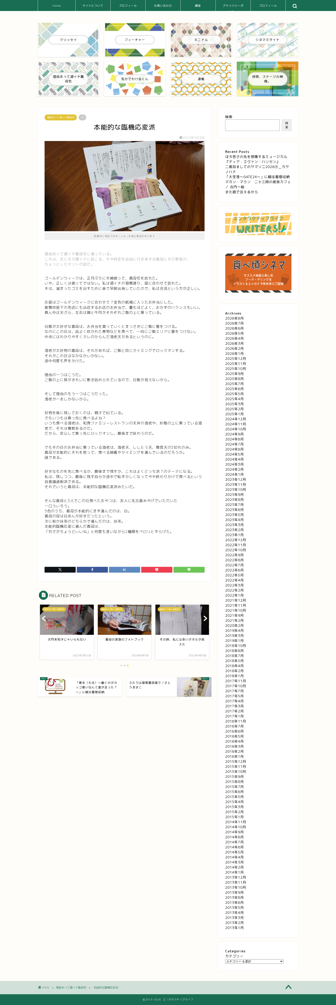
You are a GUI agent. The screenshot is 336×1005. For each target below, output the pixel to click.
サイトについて (93, 5)
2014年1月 (234, 872)
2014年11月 (235, 822)
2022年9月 (234, 555)
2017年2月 (234, 711)
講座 (198, 5)
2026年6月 (234, 328)
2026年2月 (234, 348)
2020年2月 (234, 625)
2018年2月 (234, 670)
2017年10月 (235, 686)
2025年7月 (234, 383)
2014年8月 (234, 837)
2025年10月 (235, 368)
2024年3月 (234, 464)
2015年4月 (234, 801)
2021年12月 (235, 600)
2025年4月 (234, 399)
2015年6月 (234, 791)
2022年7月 (234, 565)
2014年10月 (235, 827)
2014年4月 (234, 857)
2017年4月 (234, 701)
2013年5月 (234, 907)
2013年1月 (234, 927)
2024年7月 (234, 444)
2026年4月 (234, 338)
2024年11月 (235, 424)
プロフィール (128, 5)
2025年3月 (234, 404)
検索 (228, 116)
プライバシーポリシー (233, 7)
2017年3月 (234, 706)
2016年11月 (235, 721)
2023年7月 (234, 504)
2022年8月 (234, 560)
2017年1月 (234, 716)
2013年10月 (235, 887)
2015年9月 (234, 776)
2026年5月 (234, 333)
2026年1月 (234, 353)
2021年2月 (234, 620)
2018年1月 (234, 676)
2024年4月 (234, 459)
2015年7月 (234, 786)
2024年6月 (234, 449)
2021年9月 (234, 615)
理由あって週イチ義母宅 (61, 117)
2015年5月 (234, 796)
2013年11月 (235, 882)
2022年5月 (234, 575)
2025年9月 (234, 373)
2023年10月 (235, 489)
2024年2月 (234, 469)
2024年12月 (235, 419)
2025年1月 (234, 414)
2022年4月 (234, 580)
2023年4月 (234, 519)
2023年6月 (234, 509)
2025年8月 (234, 378)
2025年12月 (235, 358)
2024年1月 (234, 474)
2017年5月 (234, 696)
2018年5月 (234, 660)
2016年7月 (234, 726)
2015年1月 (234, 817)
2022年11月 (235, 545)
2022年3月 (234, 585)
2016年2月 (234, 751)
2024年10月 (235, 429)
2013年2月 (234, 922)
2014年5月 (234, 852)
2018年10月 (235, 645)
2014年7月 (234, 842)
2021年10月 (235, 610)
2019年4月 (234, 630)
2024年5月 (234, 454)
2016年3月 (234, 746)
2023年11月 (235, 484)
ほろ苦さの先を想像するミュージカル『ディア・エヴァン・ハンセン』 (256, 159)
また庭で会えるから (241, 192)
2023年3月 (234, 524)
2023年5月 (234, 514)
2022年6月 (234, 570)
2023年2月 (234, 529)
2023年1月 (234, 534)
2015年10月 (235, 771)
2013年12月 (235, 877)
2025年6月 (234, 388)
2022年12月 (235, 540)
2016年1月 (234, 756)
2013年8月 (234, 897)
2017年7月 (234, 691)
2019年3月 (234, 635)
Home (57, 5)
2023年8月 (234, 499)
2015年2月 (234, 811)
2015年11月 (235, 766)
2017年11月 (235, 681)
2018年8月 (234, 650)
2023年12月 (235, 479)
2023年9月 (234, 494)
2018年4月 (234, 665)
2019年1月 (234, 640)
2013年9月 (234, 892)
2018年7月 (234, 655)
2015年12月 (235, 761)
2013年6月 (234, 902)
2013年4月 (234, 912)
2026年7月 (234, 323)
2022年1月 (234, 595)
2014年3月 (234, 862)
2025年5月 (234, 393)
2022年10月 (235, 550)
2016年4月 (234, 741)
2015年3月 (234, 806)
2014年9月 (234, 832)
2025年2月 (234, 409)
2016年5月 (234, 736)
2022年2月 (234, 590)
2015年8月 (234, 781)
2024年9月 (234, 434)
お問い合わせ (163, 5)
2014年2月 (234, 867)
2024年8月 (234, 439)
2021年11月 (235, 605)
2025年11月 (235, 363)
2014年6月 (234, 847)
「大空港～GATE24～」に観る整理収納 (257, 176)
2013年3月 (234, 917)
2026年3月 (234, 343)
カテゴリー (234, 956)
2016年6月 (234, 731)
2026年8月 (234, 318)
